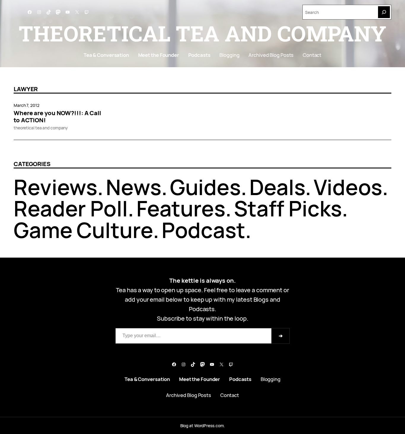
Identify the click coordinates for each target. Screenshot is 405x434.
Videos (348, 187)
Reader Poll (71, 208)
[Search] (384, 12)
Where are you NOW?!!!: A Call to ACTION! (57, 117)
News (133, 187)
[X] (77, 12)
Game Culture (83, 230)
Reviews (55, 187)
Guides (205, 187)
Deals (277, 187)
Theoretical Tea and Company (202, 33)
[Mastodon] (58, 12)
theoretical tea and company (41, 128)
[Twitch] (86, 12)
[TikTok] (48, 12)
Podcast (203, 230)
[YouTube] (67, 12)
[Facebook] (29, 12)
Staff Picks (288, 208)
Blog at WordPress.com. (202, 425)
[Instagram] (39, 12)
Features (180, 208)
